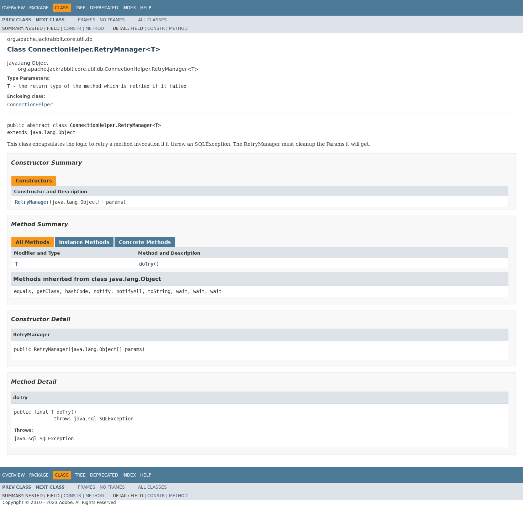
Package (39, 7)
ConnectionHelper (30, 104)
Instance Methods (84, 242)
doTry (146, 264)
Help (145, 7)
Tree (80, 7)
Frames (86, 19)
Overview (13, 7)
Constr (72, 28)
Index (129, 7)
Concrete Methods (145, 242)
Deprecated (104, 7)
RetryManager (32, 202)
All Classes (152, 19)
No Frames (112, 19)
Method (94, 28)
